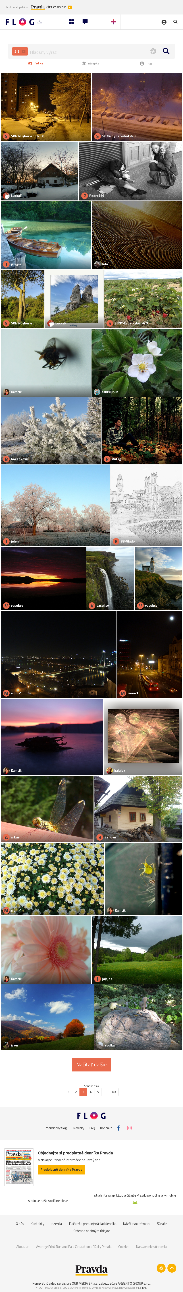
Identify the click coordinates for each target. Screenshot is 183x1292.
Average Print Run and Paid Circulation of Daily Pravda (74, 1246)
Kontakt (106, 1128)
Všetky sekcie (56, 7)
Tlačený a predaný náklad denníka (92, 1223)
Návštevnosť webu (136, 1223)
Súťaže (162, 1223)
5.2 (17, 51)
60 (114, 1091)
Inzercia (56, 1223)
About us (22, 1246)
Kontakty (37, 1223)
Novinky (78, 1128)
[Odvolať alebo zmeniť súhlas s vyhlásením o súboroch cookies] (161, 1268)
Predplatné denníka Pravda (61, 1169)
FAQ (92, 1128)
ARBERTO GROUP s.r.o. (134, 1283)
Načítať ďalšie (91, 1064)
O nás (20, 1223)
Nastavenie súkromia (151, 1246)
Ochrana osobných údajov (91, 1230)
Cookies (123, 1246)
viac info (141, 1288)
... (105, 1091)
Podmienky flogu (56, 1128)
